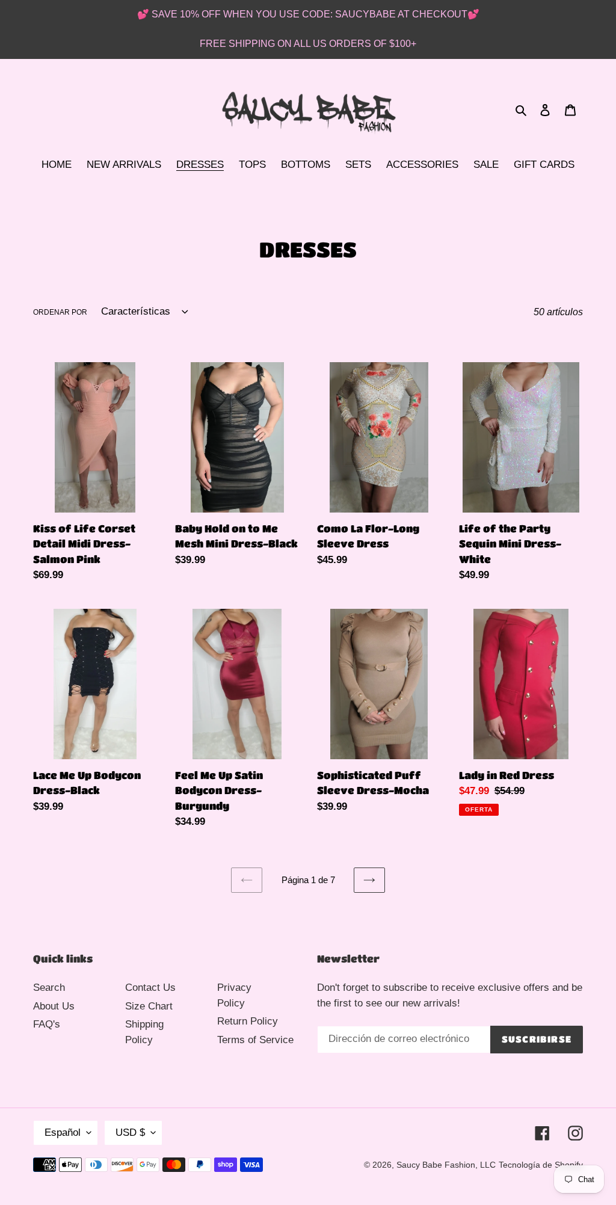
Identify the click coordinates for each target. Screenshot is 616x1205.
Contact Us (150, 987)
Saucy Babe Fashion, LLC (446, 1165)
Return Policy (247, 1021)
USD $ (130, 1132)
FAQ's (46, 1024)
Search (49, 987)
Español (63, 1132)
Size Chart (149, 1006)
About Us (54, 1006)
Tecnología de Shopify (541, 1165)
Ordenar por (60, 312)
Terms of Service (255, 1040)
